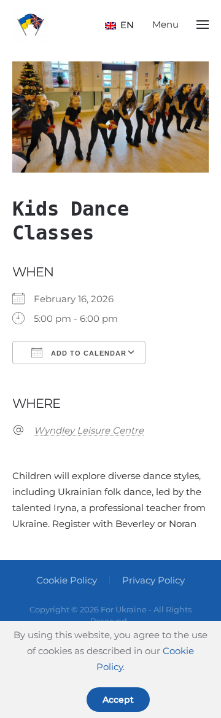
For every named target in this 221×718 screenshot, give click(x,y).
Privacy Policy (153, 580)
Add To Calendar (87, 353)
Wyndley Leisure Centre (89, 430)
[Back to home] (30, 24)
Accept (118, 699)
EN (123, 25)
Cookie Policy (66, 580)
